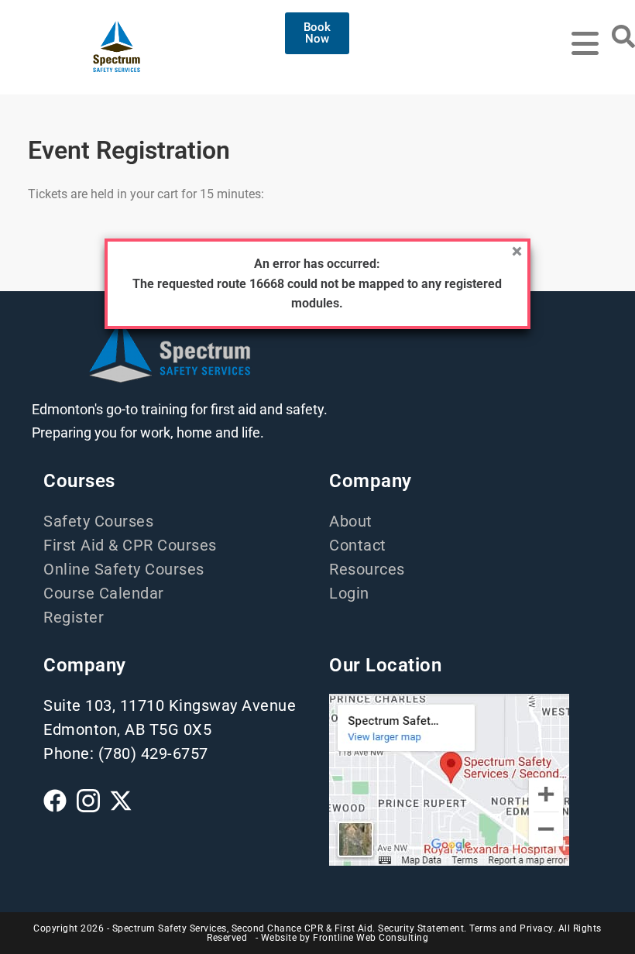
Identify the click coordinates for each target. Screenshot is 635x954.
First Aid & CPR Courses (130, 545)
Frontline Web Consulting (370, 937)
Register (73, 617)
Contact (357, 545)
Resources (367, 569)
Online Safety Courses (123, 569)
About (350, 521)
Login (349, 593)
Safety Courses (98, 521)
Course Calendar (103, 593)
